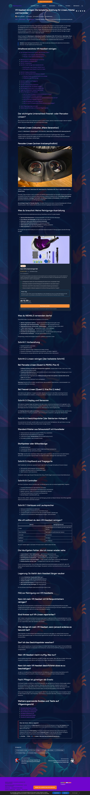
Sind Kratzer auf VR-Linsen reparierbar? (32, 96)
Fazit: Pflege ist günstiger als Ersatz (29, 106)
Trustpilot (63, 784)
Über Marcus (76, 5)
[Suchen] (82, 5)
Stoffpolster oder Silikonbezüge (30, 78)
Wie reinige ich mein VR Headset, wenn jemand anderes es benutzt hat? (40, 97)
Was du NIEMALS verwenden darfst (29, 61)
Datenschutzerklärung (17, 787)
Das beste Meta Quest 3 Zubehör (28, 708)
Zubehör (44, 5)
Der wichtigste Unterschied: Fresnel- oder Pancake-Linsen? (35, 52)
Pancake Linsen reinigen (47, 750)
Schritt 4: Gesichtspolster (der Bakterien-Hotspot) (33, 74)
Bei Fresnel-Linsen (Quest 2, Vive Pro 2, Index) (34, 69)
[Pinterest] (82, 10)
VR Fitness (68, 5)
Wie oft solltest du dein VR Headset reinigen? (31, 86)
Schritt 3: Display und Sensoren (28, 72)
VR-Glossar (24, 789)
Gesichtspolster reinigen (21, 750)
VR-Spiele (60, 5)
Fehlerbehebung (48, 16)
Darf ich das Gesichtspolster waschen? (32, 99)
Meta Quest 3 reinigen (35, 750)
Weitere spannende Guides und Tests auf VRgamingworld (34, 108)
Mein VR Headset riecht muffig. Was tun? (33, 101)
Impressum (7, 787)
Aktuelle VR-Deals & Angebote (28, 717)
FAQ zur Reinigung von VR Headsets (29, 92)
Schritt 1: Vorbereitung (26, 63)
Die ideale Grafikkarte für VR (27, 713)
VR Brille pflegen (59, 750)
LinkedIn (37, 736)
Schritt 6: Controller (25, 83)
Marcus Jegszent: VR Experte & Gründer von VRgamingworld (15, 783)
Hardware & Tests (35, 5)
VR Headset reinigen (32, 752)
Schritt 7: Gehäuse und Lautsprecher (29, 84)
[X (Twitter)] (80, 10)
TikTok (28, 736)
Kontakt (18, 789)
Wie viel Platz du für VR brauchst (28, 711)
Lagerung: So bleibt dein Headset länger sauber (32, 90)
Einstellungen (16, 793)
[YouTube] (76, 10)
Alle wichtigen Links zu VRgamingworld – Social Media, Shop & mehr (16, 786)
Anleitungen (52, 5)
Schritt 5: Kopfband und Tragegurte (29, 81)
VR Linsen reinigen (43, 752)
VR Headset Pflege (20, 752)
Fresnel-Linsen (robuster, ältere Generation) (34, 54)
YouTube (23, 736)
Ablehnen (65, 793)
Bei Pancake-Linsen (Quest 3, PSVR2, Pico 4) (34, 67)
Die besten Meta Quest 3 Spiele (28, 715)
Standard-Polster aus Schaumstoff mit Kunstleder (35, 76)
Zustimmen (56, 793)
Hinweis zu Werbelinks (10, 789)
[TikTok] (78, 10)
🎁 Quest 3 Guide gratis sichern (45, 1)
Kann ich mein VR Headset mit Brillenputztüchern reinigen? (37, 94)
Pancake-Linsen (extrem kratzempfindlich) (33, 56)
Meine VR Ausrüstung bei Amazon (45, 787)
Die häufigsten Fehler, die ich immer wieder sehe (32, 88)
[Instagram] (84, 10)
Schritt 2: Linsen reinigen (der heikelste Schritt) (32, 65)
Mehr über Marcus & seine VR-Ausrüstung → (49, 736)
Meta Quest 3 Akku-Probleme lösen (29, 710)
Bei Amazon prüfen (45, 306)
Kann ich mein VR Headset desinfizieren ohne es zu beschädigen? (39, 103)
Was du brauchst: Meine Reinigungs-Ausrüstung (32, 59)
